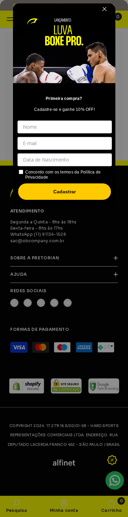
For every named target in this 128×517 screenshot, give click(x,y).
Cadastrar (64, 191)
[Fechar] (104, 9)
